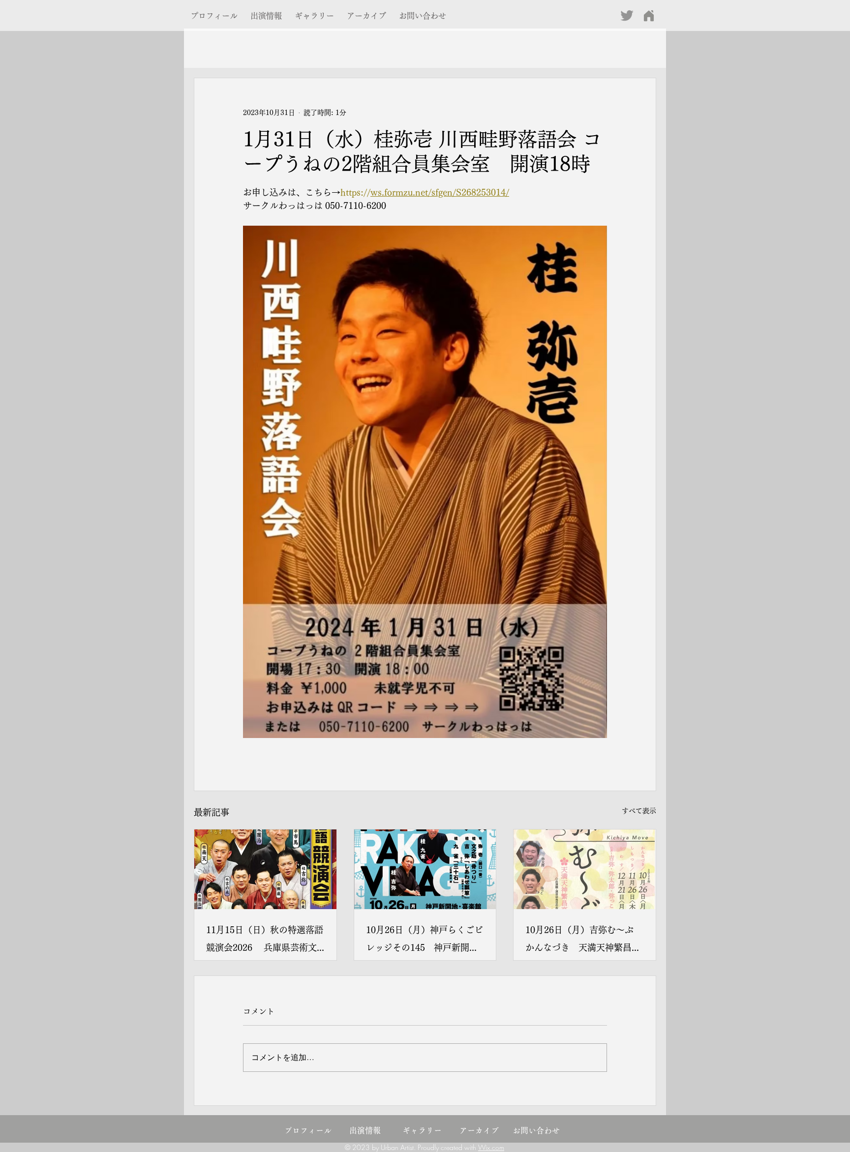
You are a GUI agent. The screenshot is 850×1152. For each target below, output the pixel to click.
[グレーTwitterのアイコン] (627, 15)
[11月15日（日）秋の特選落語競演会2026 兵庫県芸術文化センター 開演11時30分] (265, 869)
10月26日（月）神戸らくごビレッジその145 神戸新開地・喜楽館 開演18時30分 (424, 940)
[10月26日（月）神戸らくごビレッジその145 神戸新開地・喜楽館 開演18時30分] (425, 869)
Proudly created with (448, 1147)
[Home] (648, 15)
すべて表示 (639, 810)
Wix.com (491, 1147)
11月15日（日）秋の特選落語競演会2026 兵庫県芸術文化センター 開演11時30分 (264, 940)
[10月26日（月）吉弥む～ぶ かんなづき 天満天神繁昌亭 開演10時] (585, 869)
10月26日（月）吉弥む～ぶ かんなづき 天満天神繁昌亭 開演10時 (584, 940)
